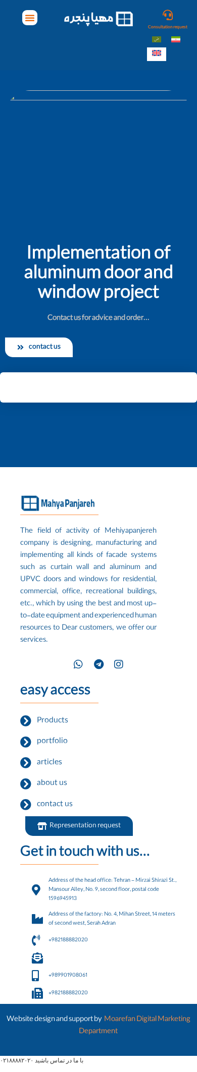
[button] (29, 17)
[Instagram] (119, 664)
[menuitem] (156, 40)
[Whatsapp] (78, 664)
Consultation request (167, 27)
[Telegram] (98, 664)
